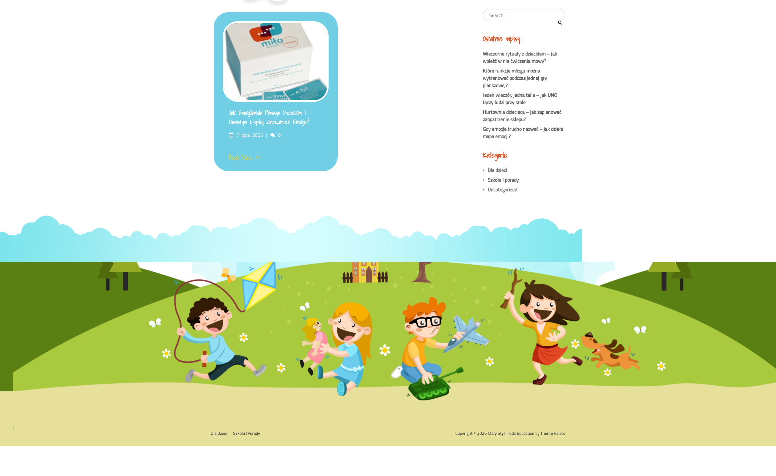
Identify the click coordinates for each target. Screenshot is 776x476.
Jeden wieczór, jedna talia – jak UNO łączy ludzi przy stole (520, 98)
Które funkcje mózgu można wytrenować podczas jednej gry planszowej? (515, 78)
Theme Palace (552, 433)
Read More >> (244, 158)
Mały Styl (496, 433)
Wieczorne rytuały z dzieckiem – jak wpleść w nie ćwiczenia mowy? (520, 57)
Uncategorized (502, 189)
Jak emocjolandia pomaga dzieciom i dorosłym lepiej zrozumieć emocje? (269, 117)
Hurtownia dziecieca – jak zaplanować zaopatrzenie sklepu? (522, 115)
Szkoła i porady (503, 179)
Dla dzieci (497, 170)
